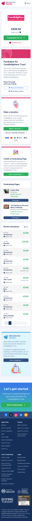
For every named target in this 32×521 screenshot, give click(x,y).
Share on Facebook (17, 87)
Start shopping (15, 360)
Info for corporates (6, 431)
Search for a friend (22, 431)
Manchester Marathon (7, 483)
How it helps (5, 437)
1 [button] (10, 323)
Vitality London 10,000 (7, 471)
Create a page (5, 457)
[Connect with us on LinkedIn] (21, 416)
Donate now (16, 42)
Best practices (21, 460)
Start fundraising (15, 174)
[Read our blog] (26, 416)
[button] (20, 32)
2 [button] (12, 323)
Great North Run (6, 468)
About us (3, 425)
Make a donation (15, 128)
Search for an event (7, 460)
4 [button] (18, 323)
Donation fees (21, 457)
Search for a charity (23, 428)
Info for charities (6, 428)
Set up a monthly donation (15, 133)
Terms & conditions (23, 466)
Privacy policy (21, 469)
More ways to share (17, 91)
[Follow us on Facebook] (6, 416)
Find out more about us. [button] (11, 77)
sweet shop (14, 190)
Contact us (4, 448)
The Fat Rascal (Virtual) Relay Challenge (19, 206)
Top (27, 226)
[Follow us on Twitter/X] (11, 416)
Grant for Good (5, 443)
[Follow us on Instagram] (16, 416)
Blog (2, 434)
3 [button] (15, 323)
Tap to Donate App (6, 440)
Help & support (5, 446)
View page (15, 200)
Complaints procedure (23, 463)
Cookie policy (21, 472)
